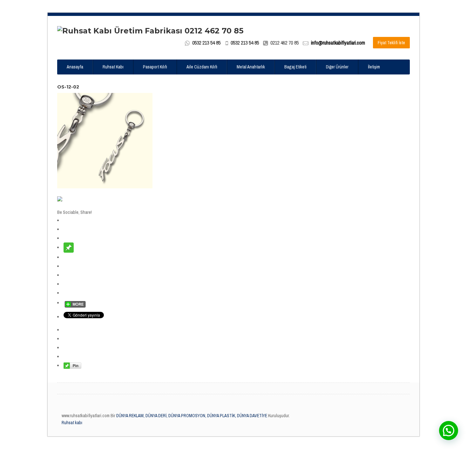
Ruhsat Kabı (113, 67)
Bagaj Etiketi (295, 67)
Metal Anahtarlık (251, 67)
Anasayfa (75, 67)
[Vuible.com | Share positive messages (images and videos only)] (69, 247)
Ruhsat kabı (72, 422)
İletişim (374, 67)
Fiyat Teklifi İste (391, 43)
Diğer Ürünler (337, 67)
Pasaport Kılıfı (155, 67)
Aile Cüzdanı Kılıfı (201, 67)
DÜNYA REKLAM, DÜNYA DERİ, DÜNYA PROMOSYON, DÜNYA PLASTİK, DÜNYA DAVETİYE (191, 415)
